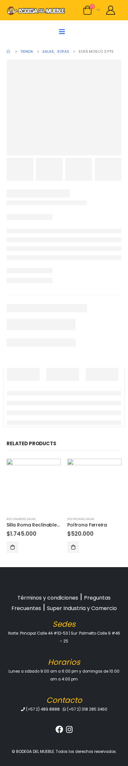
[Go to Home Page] (9, 51)
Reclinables (16, 519)
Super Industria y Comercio (82, 608)
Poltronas (75, 519)
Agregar (12, 547)
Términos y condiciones (47, 598)
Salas (31, 519)
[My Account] (110, 10)
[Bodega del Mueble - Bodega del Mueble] (36, 10)
